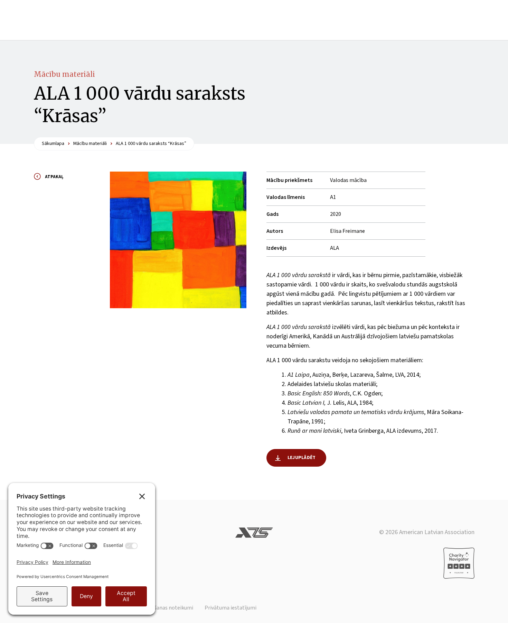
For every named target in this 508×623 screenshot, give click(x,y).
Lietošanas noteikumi (167, 608)
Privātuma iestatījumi (230, 608)
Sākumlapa (53, 143)
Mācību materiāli (64, 74)
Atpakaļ (54, 177)
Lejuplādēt (302, 457)
